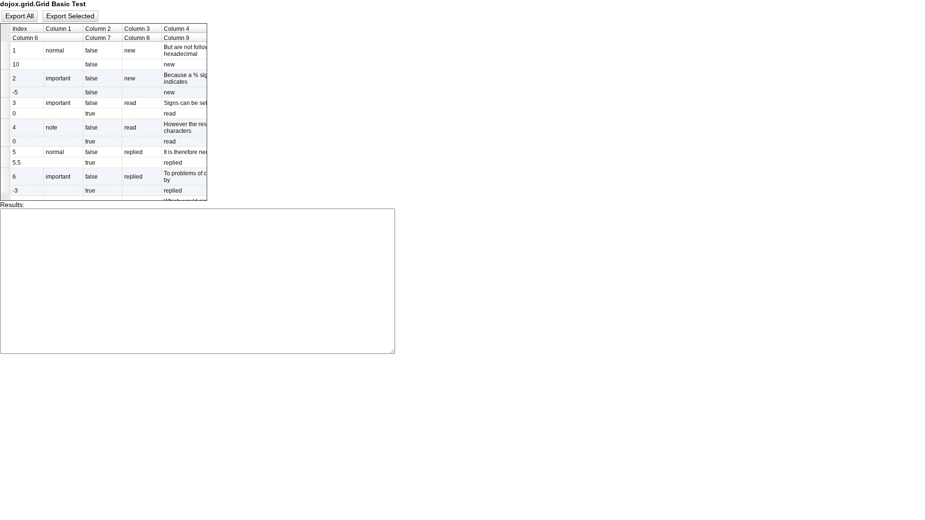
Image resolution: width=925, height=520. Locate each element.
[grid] (103, 112)
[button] (19, 16)
